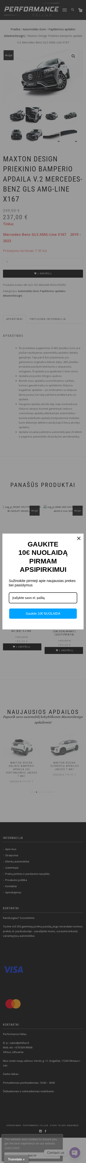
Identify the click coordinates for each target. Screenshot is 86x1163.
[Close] (79, 538)
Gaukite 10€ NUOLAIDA (43, 613)
